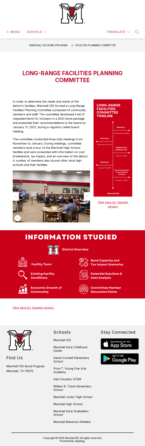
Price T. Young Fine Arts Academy (69, 370)
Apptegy (80, 440)
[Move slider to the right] (87, 196)
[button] (52, 219)
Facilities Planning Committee (95, 45)
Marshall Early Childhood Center (70, 348)
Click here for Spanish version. (33, 307)
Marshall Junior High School (72, 397)
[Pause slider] (17, 218)
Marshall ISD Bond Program (48, 45)
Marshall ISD (62, 340)
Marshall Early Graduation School (71, 412)
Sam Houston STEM (67, 379)
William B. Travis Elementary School (72, 388)
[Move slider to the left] (16, 196)
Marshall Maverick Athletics (72, 422)
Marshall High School (68, 404)
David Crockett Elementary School (71, 359)
